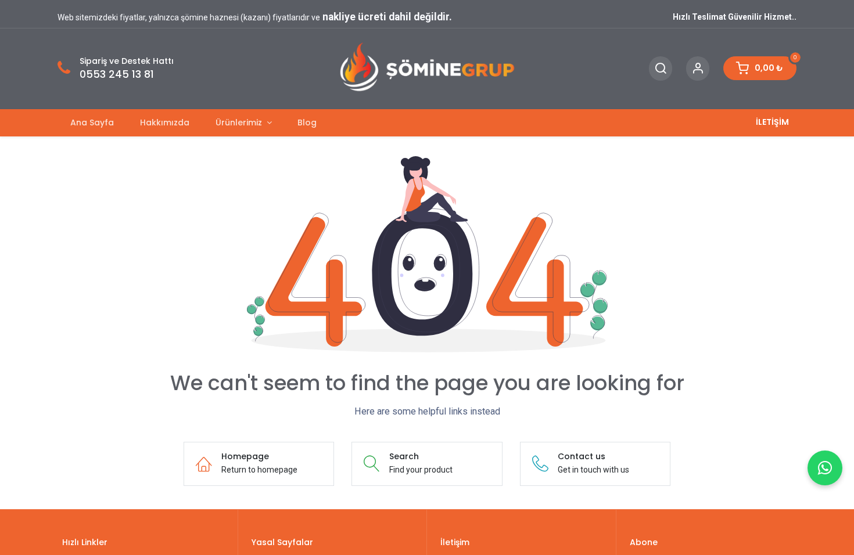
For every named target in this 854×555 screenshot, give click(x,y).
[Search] (660, 68)
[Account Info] (697, 68)
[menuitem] (92, 122)
